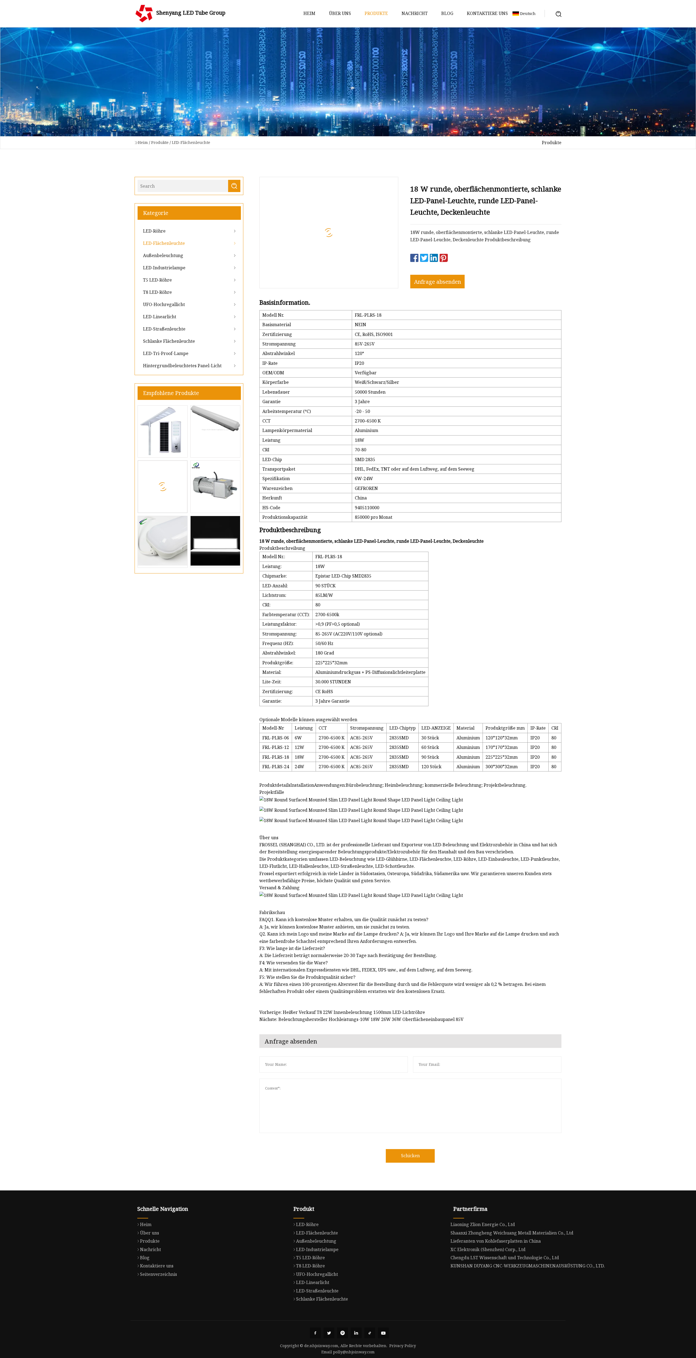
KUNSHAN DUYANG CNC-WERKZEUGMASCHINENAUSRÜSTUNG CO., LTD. (527, 1266)
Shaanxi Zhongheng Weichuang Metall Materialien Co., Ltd (511, 1233)
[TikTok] (369, 1333)
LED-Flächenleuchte (191, 142)
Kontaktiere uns (487, 13)
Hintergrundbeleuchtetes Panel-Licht (182, 366)
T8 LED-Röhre (157, 292)
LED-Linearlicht (159, 317)
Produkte (376, 13)
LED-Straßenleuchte (164, 329)
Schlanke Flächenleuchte (169, 341)
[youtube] (383, 1333)
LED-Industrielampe (164, 268)
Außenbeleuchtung (163, 255)
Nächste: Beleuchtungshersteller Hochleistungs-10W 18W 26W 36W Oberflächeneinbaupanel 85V (361, 1019)
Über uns (340, 13)
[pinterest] (342, 1333)
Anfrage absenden (437, 281)
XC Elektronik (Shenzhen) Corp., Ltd (488, 1249)
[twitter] (329, 1333)
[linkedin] (356, 1333)
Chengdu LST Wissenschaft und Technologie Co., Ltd (504, 1258)
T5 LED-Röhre (157, 280)
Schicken (410, 1156)
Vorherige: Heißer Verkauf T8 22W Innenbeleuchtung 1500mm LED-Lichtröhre (342, 1012)
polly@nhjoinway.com (354, 1351)
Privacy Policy (402, 1345)
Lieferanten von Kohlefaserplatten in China (495, 1241)
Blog (447, 13)
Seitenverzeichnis (158, 1274)
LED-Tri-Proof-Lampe (165, 353)
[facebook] (315, 1333)
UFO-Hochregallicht (164, 304)
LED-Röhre (154, 231)
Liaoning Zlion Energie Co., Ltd (482, 1224)
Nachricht (415, 13)
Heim (309, 13)
